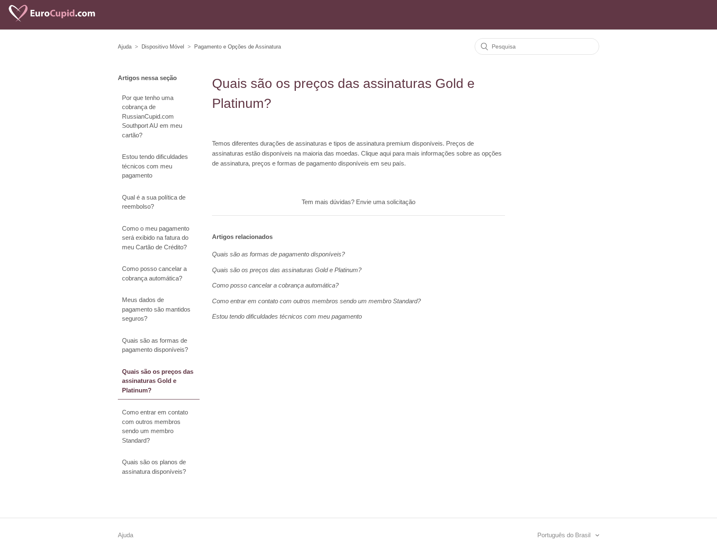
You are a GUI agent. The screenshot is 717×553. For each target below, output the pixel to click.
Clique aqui (376, 153)
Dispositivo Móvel (162, 47)
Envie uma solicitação (385, 201)
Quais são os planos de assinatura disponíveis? (154, 466)
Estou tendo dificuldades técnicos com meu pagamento (155, 166)
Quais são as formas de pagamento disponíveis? (155, 345)
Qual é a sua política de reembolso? (153, 202)
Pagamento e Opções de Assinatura (237, 47)
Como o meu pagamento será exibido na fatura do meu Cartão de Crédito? (155, 238)
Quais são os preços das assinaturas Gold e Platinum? (157, 381)
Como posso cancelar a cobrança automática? (154, 273)
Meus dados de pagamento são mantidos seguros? (156, 309)
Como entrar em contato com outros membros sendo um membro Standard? (155, 426)
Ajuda (125, 47)
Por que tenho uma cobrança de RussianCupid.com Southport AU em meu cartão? (152, 116)
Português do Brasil (564, 534)
